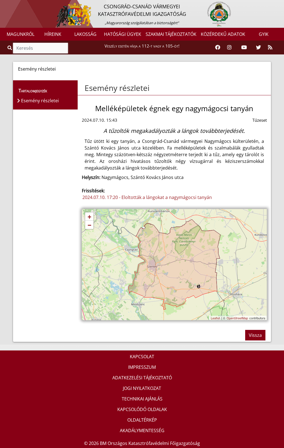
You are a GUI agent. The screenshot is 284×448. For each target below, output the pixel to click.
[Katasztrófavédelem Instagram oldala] (229, 47)
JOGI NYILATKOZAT (142, 388)
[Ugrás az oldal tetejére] (84, 88)
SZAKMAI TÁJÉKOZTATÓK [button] (171, 34)
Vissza (255, 335)
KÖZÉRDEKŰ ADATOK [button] (223, 34)
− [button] (89, 225)
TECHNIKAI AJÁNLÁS (142, 399)
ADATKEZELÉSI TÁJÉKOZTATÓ (142, 378)
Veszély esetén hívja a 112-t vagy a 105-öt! (142, 46)
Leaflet (215, 318)
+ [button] (89, 216)
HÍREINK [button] (52, 34)
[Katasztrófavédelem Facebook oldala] (218, 47)
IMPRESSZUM (142, 367)
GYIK (263, 34)
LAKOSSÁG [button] (85, 34)
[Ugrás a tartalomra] (10, 4)
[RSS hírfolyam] (270, 47)
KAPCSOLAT (142, 357)
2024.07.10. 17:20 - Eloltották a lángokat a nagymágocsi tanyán (147, 197)
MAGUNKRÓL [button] (20, 34)
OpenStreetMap (237, 318)
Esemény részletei (117, 88)
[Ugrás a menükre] (4, 4)
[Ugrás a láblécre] (16, 4)
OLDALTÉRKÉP (142, 420)
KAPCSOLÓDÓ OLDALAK (142, 409)
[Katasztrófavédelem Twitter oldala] (258, 47)
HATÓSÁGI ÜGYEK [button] (122, 34)
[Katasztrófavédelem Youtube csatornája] (244, 47)
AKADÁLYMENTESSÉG (142, 430)
